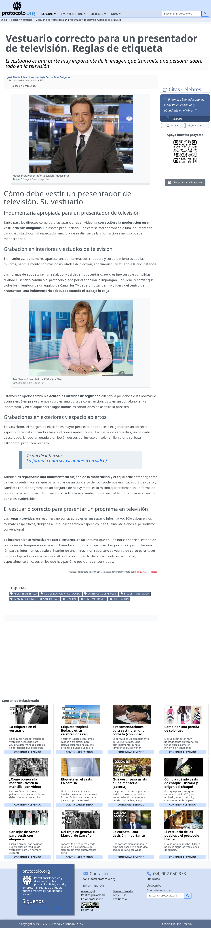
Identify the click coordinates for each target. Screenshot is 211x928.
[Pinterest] (41, 908)
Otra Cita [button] (174, 125)
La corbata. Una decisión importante (129, 834)
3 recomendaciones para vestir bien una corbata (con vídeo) (129, 730)
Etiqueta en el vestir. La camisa (77, 781)
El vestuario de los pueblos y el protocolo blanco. (181, 835)
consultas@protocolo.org (99, 879)
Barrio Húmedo (123, 891)
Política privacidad (93, 895)
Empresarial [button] (72, 14)
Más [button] (114, 14)
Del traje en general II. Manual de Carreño (78, 834)
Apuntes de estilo (25, 593)
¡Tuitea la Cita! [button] (198, 125)
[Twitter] (37, 908)
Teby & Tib (120, 895)
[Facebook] (33, 908)
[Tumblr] (46, 908)
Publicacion (121, 599)
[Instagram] (50, 908)
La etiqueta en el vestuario (22, 729)
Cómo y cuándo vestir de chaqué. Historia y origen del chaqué (181, 783)
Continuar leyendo (27, 752)
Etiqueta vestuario (136, 593)
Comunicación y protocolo (62, 593)
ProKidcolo (120, 899)
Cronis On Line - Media (177, 924)
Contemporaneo (95, 599)
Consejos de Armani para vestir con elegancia (24, 835)
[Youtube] (54, 908)
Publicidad (153, 879)
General (71, 599)
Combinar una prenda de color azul (181, 729)
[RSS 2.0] (58, 908)
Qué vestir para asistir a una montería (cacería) (130, 783)
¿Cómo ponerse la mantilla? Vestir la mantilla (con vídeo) (25, 783)
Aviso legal (88, 891)
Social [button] (47, 14)
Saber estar (50, 599)
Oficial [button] (97, 14)
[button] (81, 134)
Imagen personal (25, 599)
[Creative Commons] (90, 905)
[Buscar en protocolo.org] (205, 14)
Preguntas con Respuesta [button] (188, 182)
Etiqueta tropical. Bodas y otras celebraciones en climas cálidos (75, 732)
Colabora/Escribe (92, 899)
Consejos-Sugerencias (102, 593)
